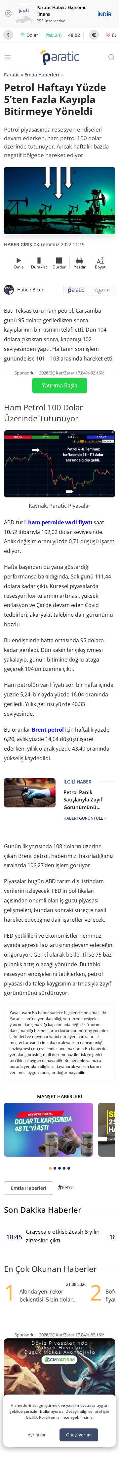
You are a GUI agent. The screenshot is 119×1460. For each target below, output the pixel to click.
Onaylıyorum (79, 1434)
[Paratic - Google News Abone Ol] (89, 292)
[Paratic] (59, 58)
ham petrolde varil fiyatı (60, 522)
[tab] (50, 1168)
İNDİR (104, 14)
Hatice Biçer (30, 289)
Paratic (12, 74)
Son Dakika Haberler (42, 1209)
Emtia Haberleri (41, 74)
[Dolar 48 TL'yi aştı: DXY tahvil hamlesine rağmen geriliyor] (48, 1129)
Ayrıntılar (37, 1435)
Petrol (66, 1187)
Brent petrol (48, 729)
